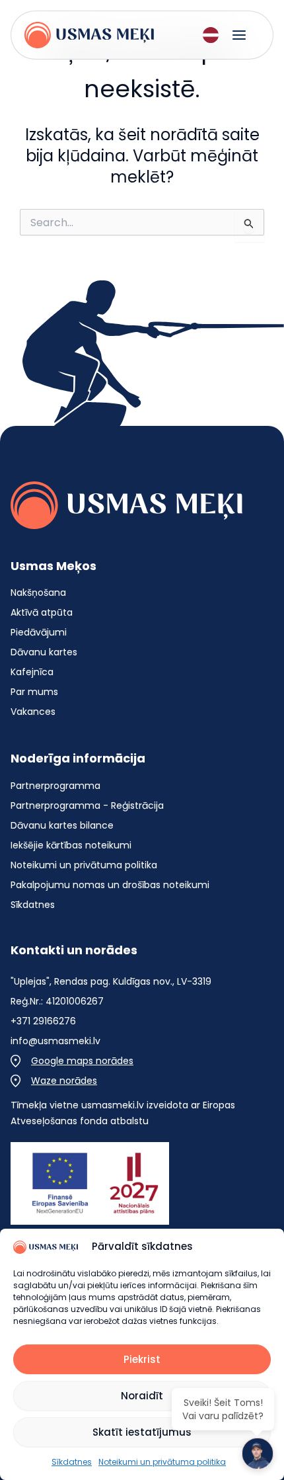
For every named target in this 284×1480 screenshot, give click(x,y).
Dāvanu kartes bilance (62, 825)
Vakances (33, 711)
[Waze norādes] (54, 1080)
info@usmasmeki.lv (55, 1041)
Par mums (34, 691)
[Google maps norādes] (72, 1061)
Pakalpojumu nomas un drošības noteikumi (110, 884)
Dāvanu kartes (44, 652)
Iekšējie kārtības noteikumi (71, 845)
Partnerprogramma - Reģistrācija (87, 805)
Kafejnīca (32, 671)
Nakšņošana (38, 592)
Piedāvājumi (39, 632)
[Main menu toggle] (239, 35)
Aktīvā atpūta (42, 612)
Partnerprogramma (55, 785)
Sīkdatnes (33, 904)
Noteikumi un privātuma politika (84, 865)
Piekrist (142, 1359)
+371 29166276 (43, 1021)
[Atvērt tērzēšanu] (257, 1453)
